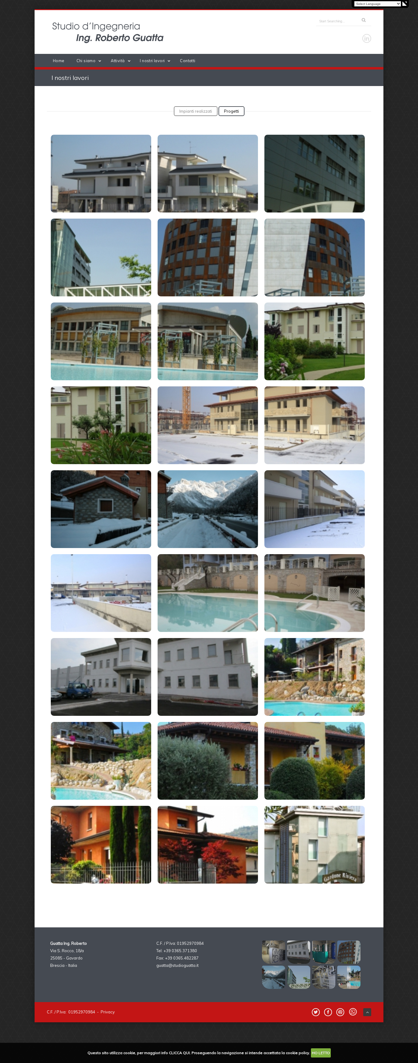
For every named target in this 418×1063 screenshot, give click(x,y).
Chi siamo (86, 60)
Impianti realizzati (195, 111)
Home (58, 60)
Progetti (231, 111)
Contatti (187, 60)
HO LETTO (321, 1052)
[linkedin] (366, 38)
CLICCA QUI (179, 1052)
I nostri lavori (152, 60)
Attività (118, 60)
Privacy (108, 1011)
